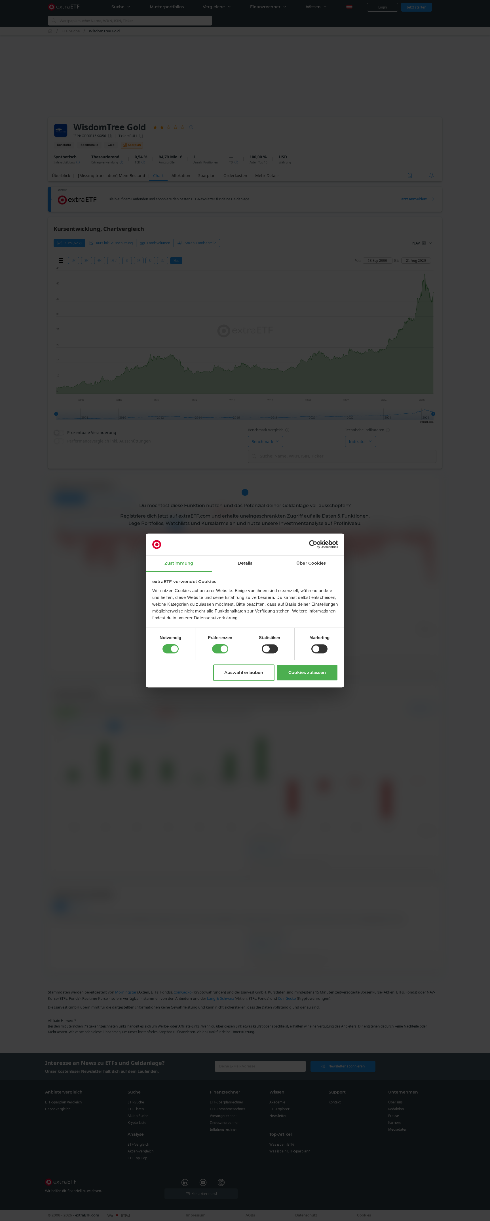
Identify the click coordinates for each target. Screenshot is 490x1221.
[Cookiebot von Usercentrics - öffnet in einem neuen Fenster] (313, 544)
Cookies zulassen (307, 672)
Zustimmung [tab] (178, 563)
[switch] (220, 649)
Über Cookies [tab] (311, 563)
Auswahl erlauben (243, 672)
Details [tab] (245, 563)
